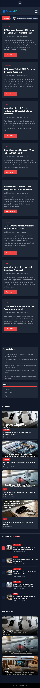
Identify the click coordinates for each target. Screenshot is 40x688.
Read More (9, 55)
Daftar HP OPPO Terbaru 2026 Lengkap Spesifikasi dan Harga (21, 377)
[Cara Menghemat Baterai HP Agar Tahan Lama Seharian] (20, 508)
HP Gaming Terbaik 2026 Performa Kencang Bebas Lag (21, 361)
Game (7, 389)
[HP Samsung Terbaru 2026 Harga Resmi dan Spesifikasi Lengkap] (20, 419)
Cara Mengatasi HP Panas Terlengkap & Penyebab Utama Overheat (21, 366)
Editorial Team (10, 36)
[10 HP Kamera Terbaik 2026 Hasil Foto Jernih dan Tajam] (20, 572)
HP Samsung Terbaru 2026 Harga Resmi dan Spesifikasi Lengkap (19, 355)
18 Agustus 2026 (9, 496)
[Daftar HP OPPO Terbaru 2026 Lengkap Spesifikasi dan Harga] (20, 585)
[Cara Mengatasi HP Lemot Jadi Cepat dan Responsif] (20, 560)
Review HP (8, 392)
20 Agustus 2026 (9, 467)
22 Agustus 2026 (9, 437)
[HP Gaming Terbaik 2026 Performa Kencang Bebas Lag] (20, 449)
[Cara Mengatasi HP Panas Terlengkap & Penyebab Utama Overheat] (20, 478)
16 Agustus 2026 (9, 526)
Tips (6, 396)
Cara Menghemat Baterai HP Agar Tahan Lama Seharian (19, 372)
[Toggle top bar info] (20, 3)
